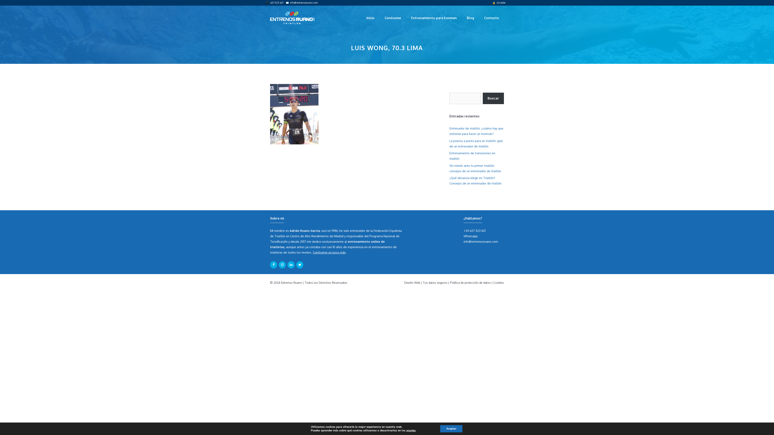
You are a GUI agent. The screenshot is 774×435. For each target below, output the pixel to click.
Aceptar (451, 429)
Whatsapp (471, 236)
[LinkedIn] (290, 264)
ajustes (411, 430)
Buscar (493, 98)
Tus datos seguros (435, 282)
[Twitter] (299, 264)
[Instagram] (282, 264)
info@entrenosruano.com (304, 2)
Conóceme (393, 18)
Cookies (498, 282)
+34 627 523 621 (475, 231)
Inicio (370, 18)
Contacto (491, 18)
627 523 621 (276, 2)
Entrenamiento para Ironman (434, 18)
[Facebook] (273, 264)
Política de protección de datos (470, 282)
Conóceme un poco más (329, 252)
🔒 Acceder (499, 2)
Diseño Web (412, 282)
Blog (470, 18)
